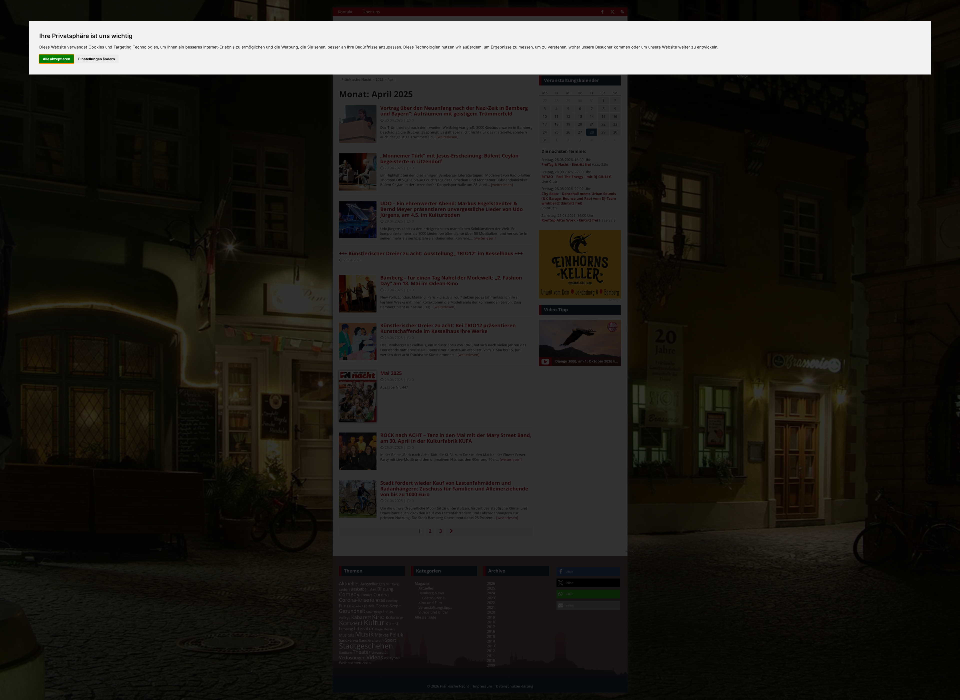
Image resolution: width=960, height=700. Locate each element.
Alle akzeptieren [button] (56, 59)
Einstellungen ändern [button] (96, 59)
